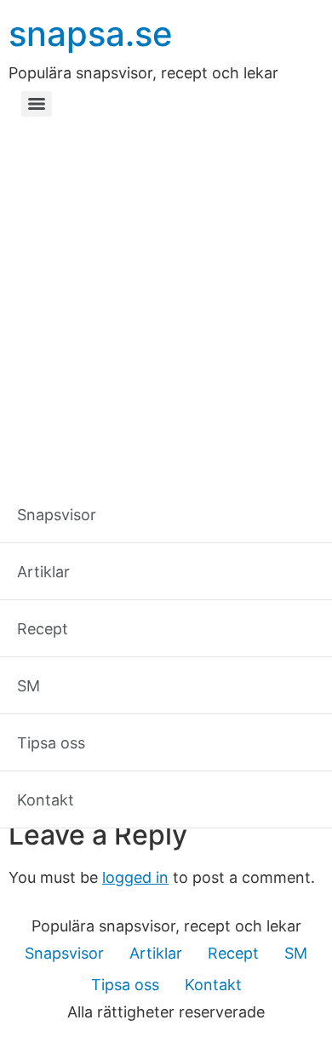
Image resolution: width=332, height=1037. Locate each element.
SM (295, 953)
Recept (233, 953)
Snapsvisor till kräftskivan (159, 801)
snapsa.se (91, 33)
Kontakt (213, 985)
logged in (135, 877)
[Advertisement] (166, 298)
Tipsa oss (125, 985)
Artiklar (155, 953)
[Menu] (36, 104)
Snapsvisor (64, 953)
